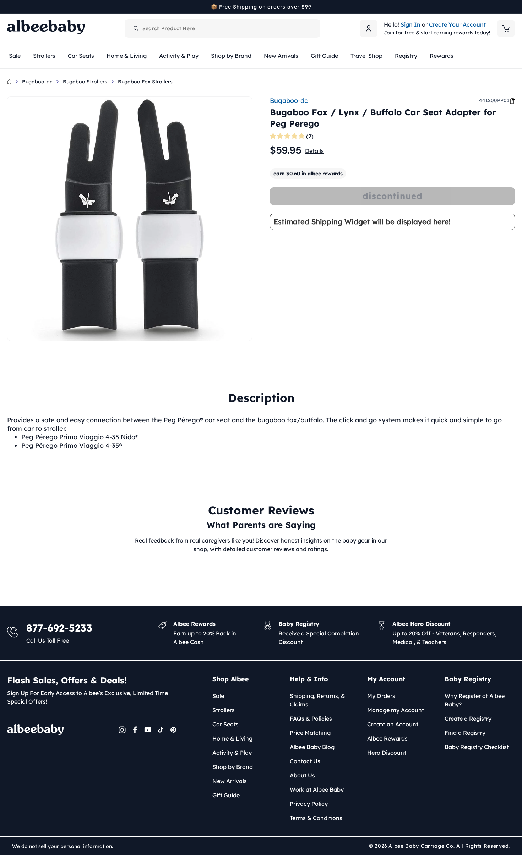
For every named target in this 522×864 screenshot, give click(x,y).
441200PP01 (494, 100)
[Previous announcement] (9, 6)
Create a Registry (468, 718)
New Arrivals (229, 781)
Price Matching (310, 732)
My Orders (381, 695)
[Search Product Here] (136, 28)
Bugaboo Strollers (85, 81)
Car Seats (225, 724)
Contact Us (305, 761)
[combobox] (222, 28)
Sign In (410, 24)
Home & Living (232, 738)
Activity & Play (232, 752)
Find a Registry (465, 732)
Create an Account (392, 724)
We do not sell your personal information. (62, 846)
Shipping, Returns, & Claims (317, 700)
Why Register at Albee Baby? (475, 700)
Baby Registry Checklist (477, 746)
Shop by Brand (232, 766)
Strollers (223, 710)
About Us (302, 775)
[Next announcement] (512, 6)
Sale (218, 695)
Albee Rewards (387, 738)
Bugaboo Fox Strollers (145, 81)
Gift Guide (226, 795)
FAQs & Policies (311, 718)
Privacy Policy (309, 803)
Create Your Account (457, 24)
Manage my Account (395, 710)
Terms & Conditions (316, 817)
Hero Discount (386, 752)
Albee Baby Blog (312, 746)
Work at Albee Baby (317, 789)
